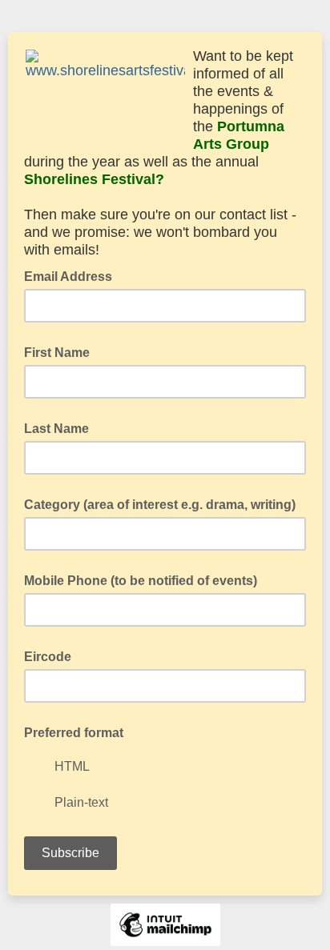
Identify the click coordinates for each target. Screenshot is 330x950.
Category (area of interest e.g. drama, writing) (160, 504)
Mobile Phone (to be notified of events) (140, 580)
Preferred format (73, 733)
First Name (57, 352)
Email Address (73, 275)
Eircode (47, 656)
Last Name (56, 428)
